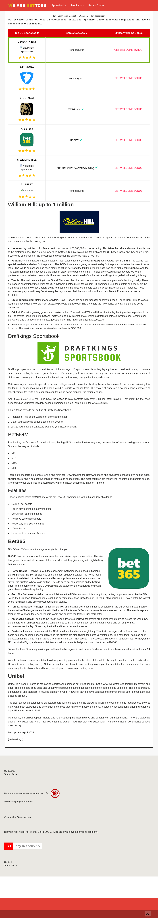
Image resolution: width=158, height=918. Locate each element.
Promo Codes (96, 5)
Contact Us (9, 771)
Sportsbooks (59, 5)
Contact (8, 862)
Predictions (77, 5)
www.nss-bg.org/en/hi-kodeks (18, 801)
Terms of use (10, 774)
